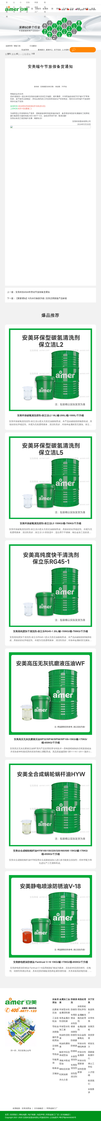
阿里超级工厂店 (52, 1114)
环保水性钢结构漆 (82, 1045)
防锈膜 (74, 1040)
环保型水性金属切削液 (64, 1011)
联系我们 (14, 1114)
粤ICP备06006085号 (67, 1117)
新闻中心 (49, 49)
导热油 (55, 1054)
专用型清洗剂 (74, 1066)
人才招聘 (65, 49)
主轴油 (55, 1073)
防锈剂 (74, 1009)
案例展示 (41, 49)
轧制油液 (63, 1074)
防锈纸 (74, 1050)
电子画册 (32, 1114)
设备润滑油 (55, 1001)
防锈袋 (74, 1045)
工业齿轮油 (55, 1019)
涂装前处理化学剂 (82, 1008)
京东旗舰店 (38, 1108)
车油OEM (25, 49)
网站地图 (23, 1114)
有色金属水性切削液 (64, 1019)
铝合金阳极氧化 (82, 1036)
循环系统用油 (55, 1039)
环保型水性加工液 (64, 1028)
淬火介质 (63, 1079)
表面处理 (82, 999)
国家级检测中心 (91, 1055)
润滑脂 (55, 1031)
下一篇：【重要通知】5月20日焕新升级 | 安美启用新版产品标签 (37, 298)
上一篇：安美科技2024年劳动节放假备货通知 (28, 291)
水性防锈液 (74, 1025)
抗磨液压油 (55, 1011)
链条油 (55, 1067)
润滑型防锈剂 (74, 1033)
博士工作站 (91, 1065)
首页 (7, 1114)
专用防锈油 (74, 1016)
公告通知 (26, 54)
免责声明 (40, 1114)
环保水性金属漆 (82, 1053)
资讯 (73, 1114)
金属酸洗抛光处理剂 (82, 1017)
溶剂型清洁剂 (74, 1075)
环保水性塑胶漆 (82, 1062)
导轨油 (55, 1026)
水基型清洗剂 (74, 1058)
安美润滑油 (26, 1108)
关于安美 (57, 49)
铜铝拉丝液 (64, 1068)
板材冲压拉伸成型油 (64, 1053)
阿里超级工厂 (52, 1108)
